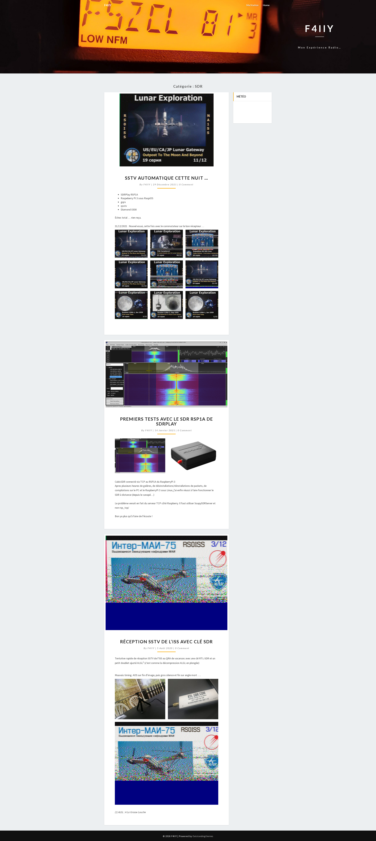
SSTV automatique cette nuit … (166, 178)
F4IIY (146, 184)
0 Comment (186, 184)
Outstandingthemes (203, 836)
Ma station (252, 5)
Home (266, 5)
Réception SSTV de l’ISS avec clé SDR (166, 641)
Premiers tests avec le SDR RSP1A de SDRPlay (166, 421)
